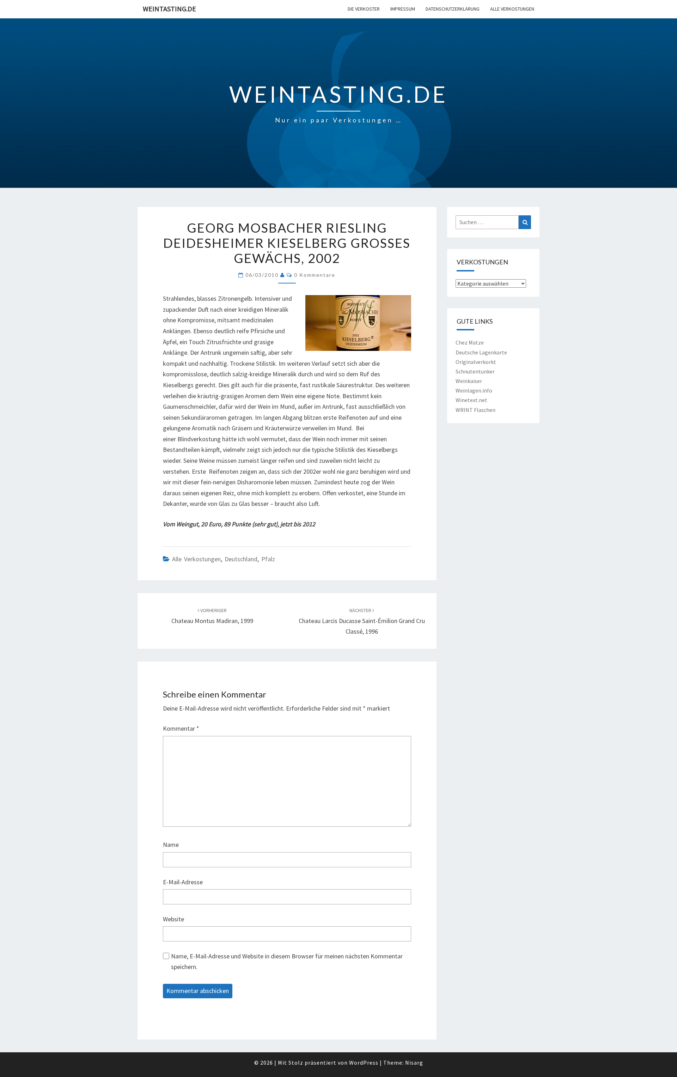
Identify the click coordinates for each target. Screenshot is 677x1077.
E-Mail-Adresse (183, 882)
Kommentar (181, 728)
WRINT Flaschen (475, 409)
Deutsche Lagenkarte (481, 352)
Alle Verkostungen (512, 9)
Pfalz (268, 559)
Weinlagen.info (474, 390)
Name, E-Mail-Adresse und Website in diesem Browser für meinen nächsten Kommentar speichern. (287, 961)
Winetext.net (471, 399)
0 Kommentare (314, 275)
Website (173, 919)
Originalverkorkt (476, 361)
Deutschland (241, 559)
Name (171, 844)
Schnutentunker (475, 371)
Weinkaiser (469, 380)
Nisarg (414, 1062)
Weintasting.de (169, 8)
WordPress (363, 1062)
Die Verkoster (364, 9)
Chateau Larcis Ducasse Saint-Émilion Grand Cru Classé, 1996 (362, 621)
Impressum (402, 9)
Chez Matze (470, 342)
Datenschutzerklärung (453, 9)
